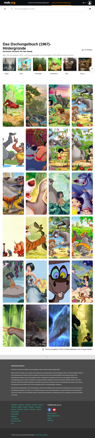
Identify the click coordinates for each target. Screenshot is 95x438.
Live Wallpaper (15, 418)
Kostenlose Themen (16, 421)
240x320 (40, 404)
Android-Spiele (15, 411)
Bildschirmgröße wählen (54, 416)
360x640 (13, 409)
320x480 (25, 407)
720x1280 (34, 404)
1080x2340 (28, 404)
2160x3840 (32, 409)
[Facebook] (50, 411)
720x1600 (13, 407)
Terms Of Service (39, 435)
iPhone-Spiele (14, 414)
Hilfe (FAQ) (50, 420)
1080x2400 (21, 404)
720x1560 (31, 407)
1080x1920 (14, 404)
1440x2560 (38, 407)
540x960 (26, 409)
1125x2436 (19, 409)
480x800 (19, 407)
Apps (12, 423)
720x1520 (38, 409)
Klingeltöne (14, 416)
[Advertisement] (47, 26)
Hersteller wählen (52, 413)
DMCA (46, 435)
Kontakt (49, 418)
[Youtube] (54, 411)
